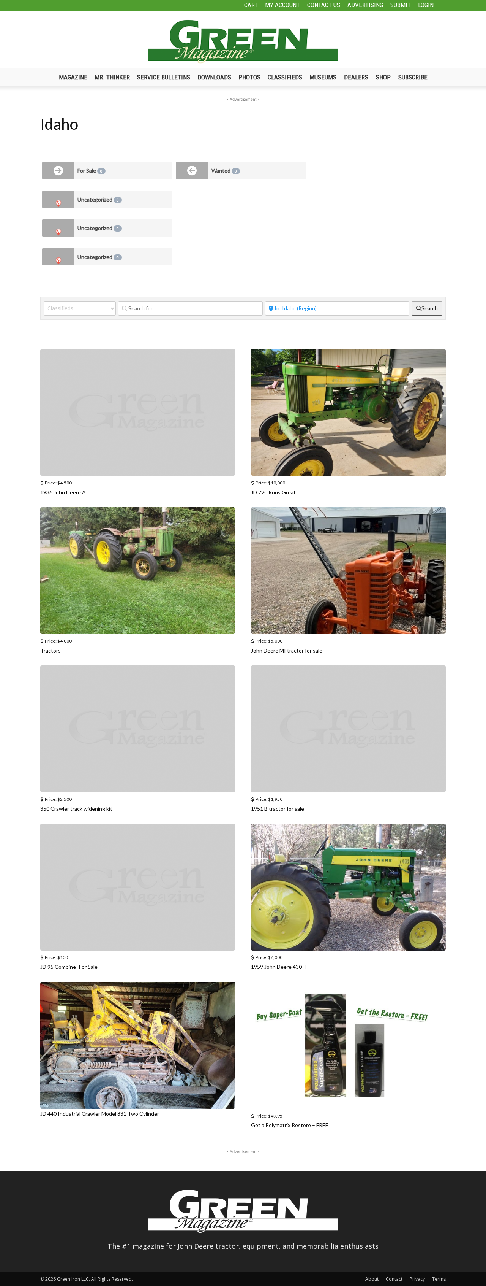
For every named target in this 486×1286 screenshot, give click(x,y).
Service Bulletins (163, 77)
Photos (249, 77)
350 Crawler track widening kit (76, 808)
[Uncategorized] (58, 199)
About (372, 1279)
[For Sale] (58, 170)
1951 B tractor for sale (277, 808)
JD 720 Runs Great (273, 492)
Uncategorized (98, 199)
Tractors (50, 650)
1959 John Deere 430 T (279, 967)
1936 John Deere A (63, 492)
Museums (322, 77)
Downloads (214, 77)
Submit (400, 5)
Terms (439, 1279)
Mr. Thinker (112, 77)
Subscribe (413, 77)
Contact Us (323, 5)
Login (426, 5)
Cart (251, 5)
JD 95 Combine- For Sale (69, 967)
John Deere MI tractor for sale (286, 650)
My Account (282, 5)
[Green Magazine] (243, 41)
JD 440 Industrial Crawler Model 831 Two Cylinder (99, 1113)
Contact (394, 1279)
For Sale (90, 170)
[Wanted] (192, 170)
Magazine (73, 77)
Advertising (365, 5)
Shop (383, 77)
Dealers (356, 77)
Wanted (224, 170)
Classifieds (285, 77)
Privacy (417, 1279)
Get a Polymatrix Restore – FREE (289, 1125)
